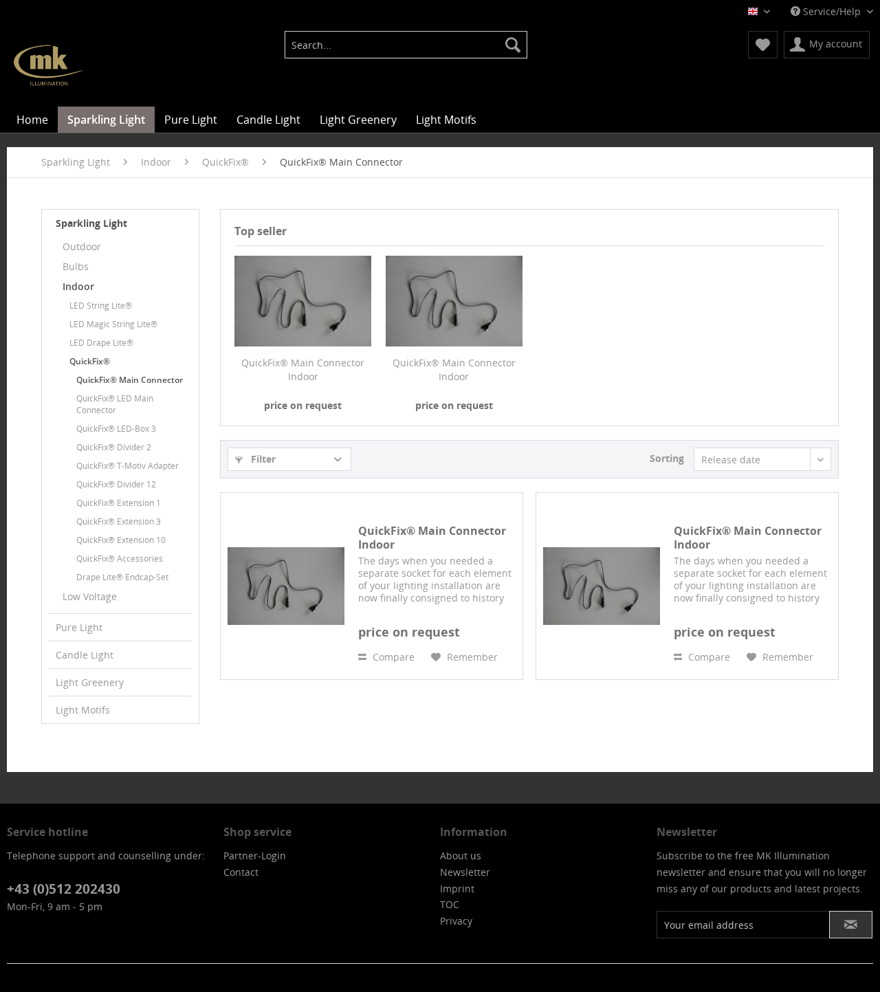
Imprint (457, 888)
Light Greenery (90, 682)
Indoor (78, 286)
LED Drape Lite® (101, 343)
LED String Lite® (100, 305)
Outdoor (82, 246)
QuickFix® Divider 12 (116, 484)
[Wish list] (763, 44)
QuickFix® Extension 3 (118, 521)
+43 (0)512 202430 (63, 889)
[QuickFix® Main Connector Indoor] (303, 301)
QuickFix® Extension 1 (118, 503)
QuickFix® (89, 361)
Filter (262, 458)
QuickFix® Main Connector (129, 380)
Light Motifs (83, 709)
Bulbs (76, 266)
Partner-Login (254, 855)
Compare (392, 656)
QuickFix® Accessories (119, 558)
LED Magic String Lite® (113, 324)
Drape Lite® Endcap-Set (122, 577)
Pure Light (79, 627)
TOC (449, 904)
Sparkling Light (91, 223)
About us (460, 855)
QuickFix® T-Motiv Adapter (127, 466)
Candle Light (84, 654)
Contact (240, 872)
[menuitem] (406, 44)
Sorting (667, 458)
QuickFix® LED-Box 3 (116, 428)
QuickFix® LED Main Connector (114, 404)
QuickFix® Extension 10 (121, 540)
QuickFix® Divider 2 (113, 447)
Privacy (456, 920)
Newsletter (465, 872)
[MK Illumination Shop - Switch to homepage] (48, 65)
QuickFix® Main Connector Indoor (302, 369)
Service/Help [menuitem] (832, 11)
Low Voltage (90, 596)
